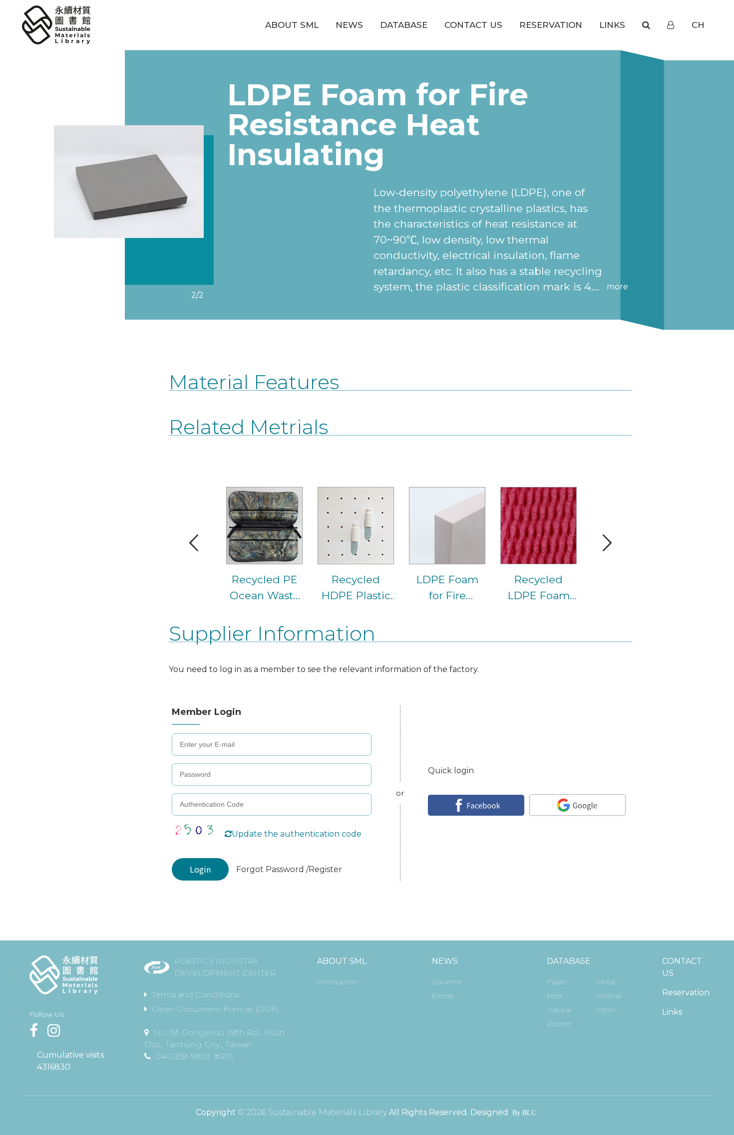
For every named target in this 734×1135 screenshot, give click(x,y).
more (617, 286)
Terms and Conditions (195, 994)
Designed (489, 1112)
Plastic (557, 981)
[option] (129, 181)
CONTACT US (682, 967)
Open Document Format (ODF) (215, 1009)
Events (442, 995)
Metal (606, 981)
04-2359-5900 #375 (194, 1056)
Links (672, 1012)
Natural (559, 1009)
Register (325, 869)
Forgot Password (271, 869)
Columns (446, 981)
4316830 (53, 1067)
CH (698, 25)
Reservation (686, 992)
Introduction (337, 981)
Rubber (559, 1023)
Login (200, 869)
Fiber (555, 995)
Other (606, 1009)
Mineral (609, 995)
